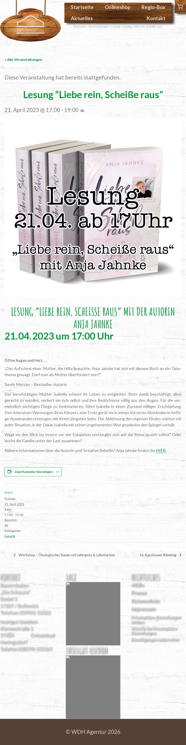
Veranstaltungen (98, 26)
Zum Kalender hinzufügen (34, 472)
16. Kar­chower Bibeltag (158, 555)
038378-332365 (35, 649)
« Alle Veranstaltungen (23, 59)
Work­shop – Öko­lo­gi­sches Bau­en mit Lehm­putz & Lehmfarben (66, 555)
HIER (161, 450)
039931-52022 (35, 612)
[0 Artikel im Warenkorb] (180, 6)
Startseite (82, 7)
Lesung (115, 26)
